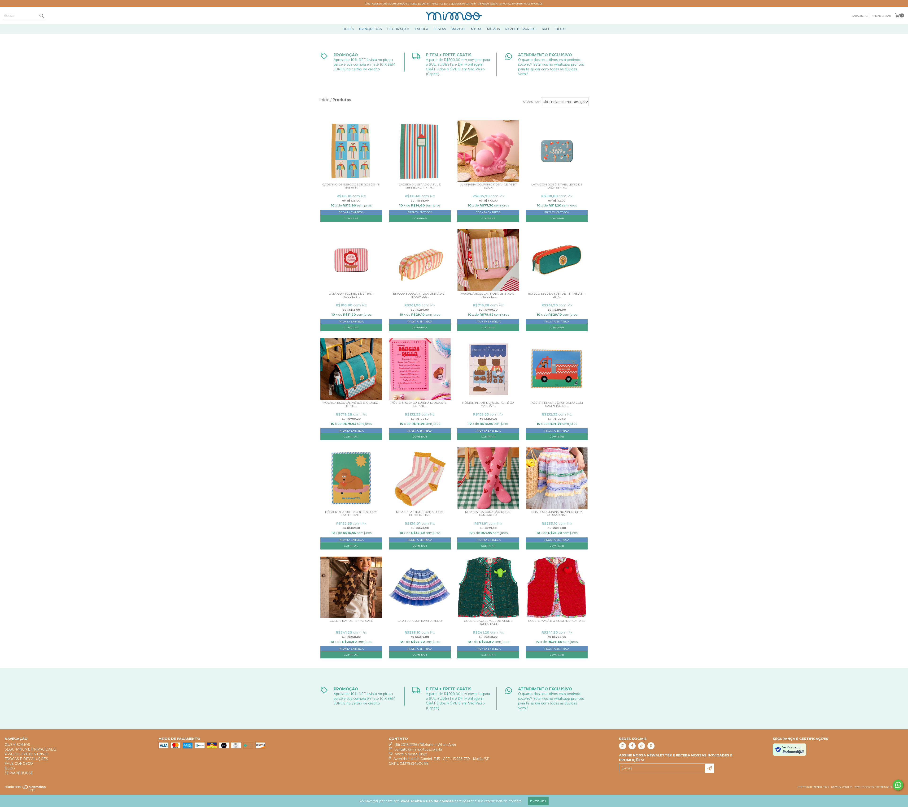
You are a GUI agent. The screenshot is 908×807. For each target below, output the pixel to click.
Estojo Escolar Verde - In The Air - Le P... (556, 295)
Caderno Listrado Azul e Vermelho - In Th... (420, 186)
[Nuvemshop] (25, 790)
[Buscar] (41, 15)
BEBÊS (348, 29)
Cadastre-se (860, 15)
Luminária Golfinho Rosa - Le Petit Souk (488, 186)
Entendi (538, 801)
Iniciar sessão (881, 15)
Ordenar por (531, 101)
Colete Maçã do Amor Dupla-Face (556, 620)
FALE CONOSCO (19, 763)
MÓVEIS (493, 29)
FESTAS (440, 29)
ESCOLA (421, 29)
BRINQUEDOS (370, 29)
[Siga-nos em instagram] (622, 745)
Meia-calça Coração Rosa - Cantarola (488, 513)
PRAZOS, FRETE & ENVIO (26, 754)
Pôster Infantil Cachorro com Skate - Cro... (351, 513)
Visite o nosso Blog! (411, 754)
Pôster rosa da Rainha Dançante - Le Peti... (420, 404)
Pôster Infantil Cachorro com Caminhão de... (557, 404)
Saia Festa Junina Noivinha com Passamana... (556, 513)
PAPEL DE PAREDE (521, 29)
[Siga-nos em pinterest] (651, 745)
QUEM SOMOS (17, 745)
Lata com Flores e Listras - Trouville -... (351, 295)
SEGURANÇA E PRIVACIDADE (30, 749)
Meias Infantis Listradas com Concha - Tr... (419, 513)
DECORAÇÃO (398, 29)
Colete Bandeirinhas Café (351, 620)
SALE (546, 29)
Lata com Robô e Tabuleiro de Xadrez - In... (556, 186)
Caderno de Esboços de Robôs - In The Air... (351, 186)
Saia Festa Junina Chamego (420, 620)
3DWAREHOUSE (19, 773)
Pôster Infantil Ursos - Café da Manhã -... (488, 404)
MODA (476, 29)
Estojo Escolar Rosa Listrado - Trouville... (419, 295)
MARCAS (458, 29)
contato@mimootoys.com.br (418, 749)
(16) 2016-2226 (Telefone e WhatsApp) (425, 745)
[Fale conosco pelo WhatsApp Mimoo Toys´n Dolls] (898, 785)
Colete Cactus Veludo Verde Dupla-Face (488, 622)
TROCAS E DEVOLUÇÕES (26, 759)
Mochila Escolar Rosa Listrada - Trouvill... (488, 295)
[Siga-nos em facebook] (632, 745)
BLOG (560, 29)
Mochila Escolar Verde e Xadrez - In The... (351, 404)
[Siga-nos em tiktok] (641, 745)
